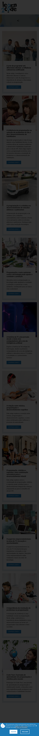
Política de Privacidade (21, 727)
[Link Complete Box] (19, 62)
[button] (36, 725)
